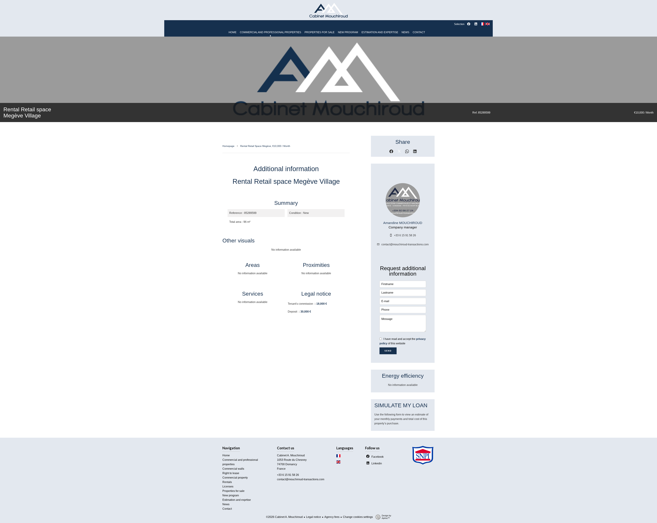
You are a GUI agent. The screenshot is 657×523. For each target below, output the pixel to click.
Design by (386, 516)
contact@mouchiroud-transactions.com (405, 244)
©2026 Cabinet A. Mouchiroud (284, 516)
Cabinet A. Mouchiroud (291, 455)
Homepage (228, 146)
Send (388, 351)
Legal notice (313, 516)
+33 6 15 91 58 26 (405, 235)
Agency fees (331, 516)
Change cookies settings (358, 516)
